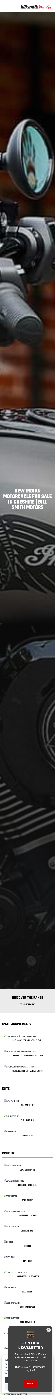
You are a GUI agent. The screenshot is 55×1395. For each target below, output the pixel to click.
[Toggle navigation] (5, 6)
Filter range (29, 1004)
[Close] (48, 1330)
